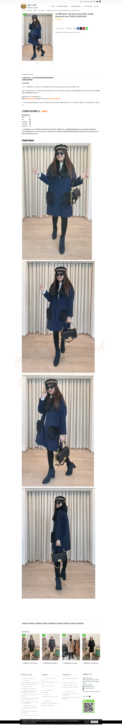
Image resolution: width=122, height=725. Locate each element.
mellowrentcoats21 (89, 688)
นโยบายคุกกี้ (33, 722)
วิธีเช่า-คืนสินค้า (44, 692)
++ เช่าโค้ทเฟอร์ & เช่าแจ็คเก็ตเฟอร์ (28, 688)
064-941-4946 (86, 1)
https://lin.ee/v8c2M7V (54, 99)
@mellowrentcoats (31, 99)
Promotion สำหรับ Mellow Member (49, 703)
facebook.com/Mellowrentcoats (91, 691)
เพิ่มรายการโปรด (59, 28)
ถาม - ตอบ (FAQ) (45, 694)
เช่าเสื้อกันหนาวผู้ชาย (76, 6)
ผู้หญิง (68, 32)
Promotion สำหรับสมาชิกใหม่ (47, 705)
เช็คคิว (44, 111)
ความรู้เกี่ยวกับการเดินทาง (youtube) (70, 687)
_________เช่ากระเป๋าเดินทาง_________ (29, 718)
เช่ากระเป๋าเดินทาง (88, 6)
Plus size (73, 32)
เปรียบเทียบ (69, 28)
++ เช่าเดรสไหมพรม (25, 680)
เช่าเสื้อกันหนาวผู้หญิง (62, 6)
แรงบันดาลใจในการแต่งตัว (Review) (70, 678)
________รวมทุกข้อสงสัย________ (48, 690)
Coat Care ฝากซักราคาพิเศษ (47, 685)
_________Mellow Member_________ (69, 691)
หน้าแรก (53, 6)
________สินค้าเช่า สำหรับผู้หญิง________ (29, 678)
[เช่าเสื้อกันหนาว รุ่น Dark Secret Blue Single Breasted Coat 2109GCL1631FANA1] (37, 37)
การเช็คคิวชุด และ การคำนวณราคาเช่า (50, 696)
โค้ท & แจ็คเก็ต (63, 32)
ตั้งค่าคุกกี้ (87, 721)
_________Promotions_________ (47, 701)
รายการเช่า (78, 32)
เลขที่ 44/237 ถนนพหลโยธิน (92, 679)
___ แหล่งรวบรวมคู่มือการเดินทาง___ (70, 683)
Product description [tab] (28, 74)
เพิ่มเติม (96, 6)
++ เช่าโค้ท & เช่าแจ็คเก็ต (26, 686)
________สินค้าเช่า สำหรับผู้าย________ (29, 705)
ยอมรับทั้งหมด (94, 721)
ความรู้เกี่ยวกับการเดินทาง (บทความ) (70, 685)
